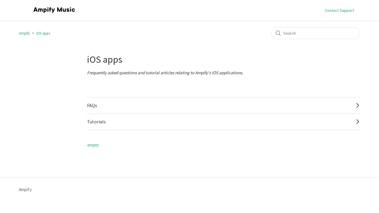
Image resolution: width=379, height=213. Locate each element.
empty (93, 145)
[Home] (54, 13)
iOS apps (43, 33)
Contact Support (339, 10)
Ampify (24, 33)
